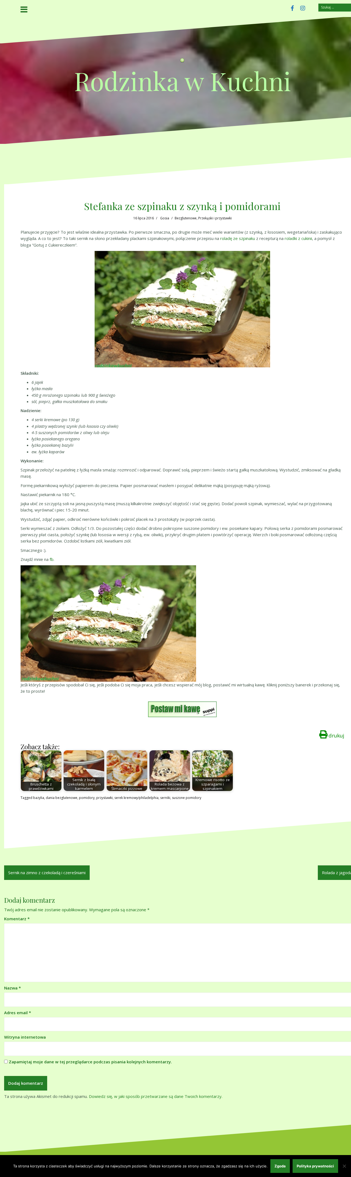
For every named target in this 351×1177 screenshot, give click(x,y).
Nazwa (12, 988)
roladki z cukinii (298, 238)
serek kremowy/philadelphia (136, 797)
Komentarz (17, 918)
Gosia (164, 218)
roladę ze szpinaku (237, 238)
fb (51, 559)
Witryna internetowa (25, 1037)
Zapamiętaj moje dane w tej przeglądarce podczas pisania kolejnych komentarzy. (90, 1061)
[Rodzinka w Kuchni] (182, 62)
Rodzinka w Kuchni (182, 80)
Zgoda (280, 1166)
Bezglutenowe (186, 218)
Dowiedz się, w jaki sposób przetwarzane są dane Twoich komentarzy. (155, 1096)
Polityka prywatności (315, 1166)
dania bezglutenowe (61, 797)
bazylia (38, 797)
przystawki (104, 797)
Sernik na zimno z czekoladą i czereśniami (47, 872)
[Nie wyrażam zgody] (344, 1166)
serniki (165, 797)
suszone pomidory (186, 797)
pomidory (87, 797)
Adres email (17, 1012)
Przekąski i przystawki (215, 218)
